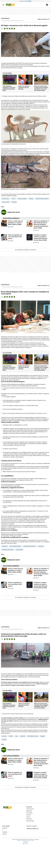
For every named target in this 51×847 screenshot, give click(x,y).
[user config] (47, 5)
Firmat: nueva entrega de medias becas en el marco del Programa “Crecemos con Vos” (24, 413)
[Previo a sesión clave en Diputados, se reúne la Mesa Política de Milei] (4, 223)
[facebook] (7, 28)
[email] (12, 28)
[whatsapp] (5, 28)
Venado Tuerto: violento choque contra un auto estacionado (17, 713)
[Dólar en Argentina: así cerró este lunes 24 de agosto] (4, 237)
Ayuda (32, 840)
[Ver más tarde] (2, 29)
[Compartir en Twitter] (9, 28)
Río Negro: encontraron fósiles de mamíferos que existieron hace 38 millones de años (24, 96)
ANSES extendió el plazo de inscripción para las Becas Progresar (19, 471)
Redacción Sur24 (13, 212)
